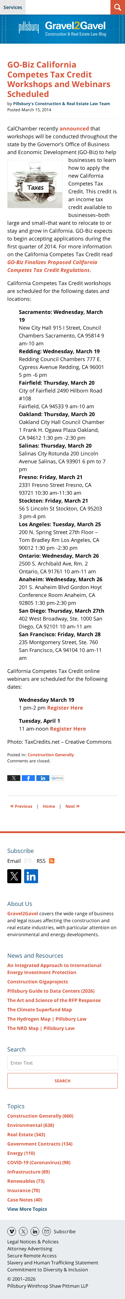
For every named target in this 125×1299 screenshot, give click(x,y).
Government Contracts (39, 1144)
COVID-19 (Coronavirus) (38, 1162)
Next (72, 806)
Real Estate (26, 1134)
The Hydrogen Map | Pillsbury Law (47, 1019)
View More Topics (27, 1209)
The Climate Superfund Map (39, 1009)
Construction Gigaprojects (37, 981)
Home (49, 806)
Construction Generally (51, 754)
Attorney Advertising (29, 1248)
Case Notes (24, 1200)
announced (75, 128)
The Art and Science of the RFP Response (54, 1000)
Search (63, 1081)
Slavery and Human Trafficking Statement (52, 1262)
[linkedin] (35, 1231)
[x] (23, 1231)
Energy (21, 1153)
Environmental (30, 1125)
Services (12, 7)
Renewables (25, 1181)
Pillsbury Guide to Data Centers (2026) (50, 991)
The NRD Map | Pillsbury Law (41, 1028)
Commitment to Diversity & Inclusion (47, 1269)
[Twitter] (14, 876)
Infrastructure (28, 1172)
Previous (21, 806)
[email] (46, 1231)
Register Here (65, 707)
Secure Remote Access (32, 1255)
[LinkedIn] (31, 876)
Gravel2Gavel (22, 913)
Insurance (23, 1190)
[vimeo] (11, 1231)
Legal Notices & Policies (33, 1241)
